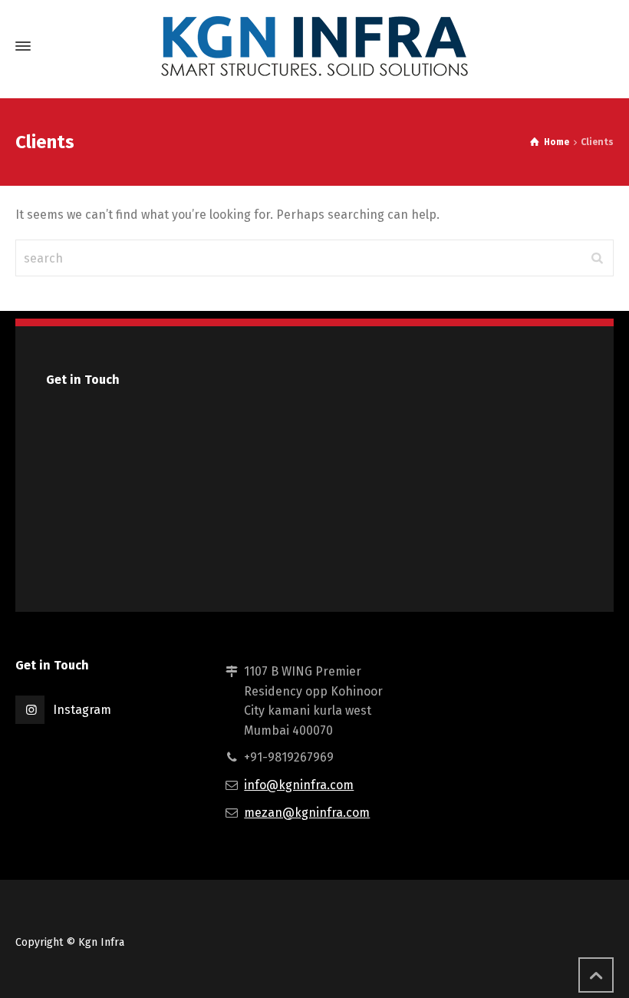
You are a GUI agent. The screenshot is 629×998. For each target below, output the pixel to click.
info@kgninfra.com (299, 785)
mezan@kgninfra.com (307, 812)
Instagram (82, 709)
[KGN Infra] (314, 46)
